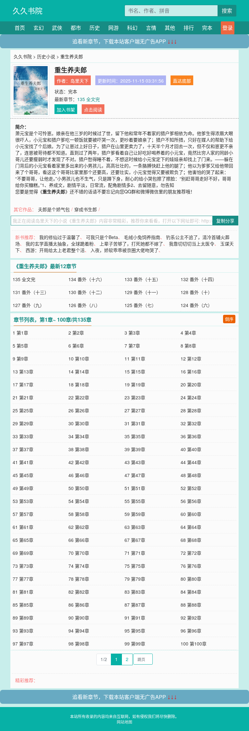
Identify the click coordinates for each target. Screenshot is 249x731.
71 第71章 (134, 553)
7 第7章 (132, 345)
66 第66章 (78, 540)
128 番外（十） (196, 292)
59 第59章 (134, 514)
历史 (94, 27)
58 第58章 (78, 514)
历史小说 (46, 56)
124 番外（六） (196, 305)
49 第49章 (23, 488)
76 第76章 (191, 566)
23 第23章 (134, 397)
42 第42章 (78, 462)
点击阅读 (93, 109)
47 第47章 (134, 475)
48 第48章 (191, 475)
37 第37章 (23, 449)
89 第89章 (23, 617)
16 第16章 (191, 371)
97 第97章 (23, 643)
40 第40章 (191, 449)
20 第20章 (191, 384)
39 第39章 (134, 449)
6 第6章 (76, 345)
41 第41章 (23, 462)
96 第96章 (191, 630)
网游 (113, 27)
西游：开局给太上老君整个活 (55, 250)
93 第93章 (23, 630)
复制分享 (225, 220)
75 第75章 (134, 566)
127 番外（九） (28, 305)
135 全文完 (88, 99)
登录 (227, 27)
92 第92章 (191, 617)
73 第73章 (23, 566)
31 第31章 (134, 423)
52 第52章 (191, 488)
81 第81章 (23, 591)
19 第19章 (134, 384)
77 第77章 (23, 579)
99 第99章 (134, 643)
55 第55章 (134, 501)
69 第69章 (23, 553)
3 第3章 (132, 332)
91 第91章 (134, 617)
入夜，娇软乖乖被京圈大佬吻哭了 (124, 250)
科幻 (132, 27)
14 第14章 (78, 371)
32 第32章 (191, 423)
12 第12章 (191, 358)
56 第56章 (191, 501)
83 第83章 (134, 591)
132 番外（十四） (199, 279)
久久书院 (27, 10)
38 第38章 (78, 449)
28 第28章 (191, 410)
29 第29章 (23, 423)
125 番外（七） (140, 305)
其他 (170, 27)
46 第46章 (78, 475)
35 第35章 (134, 436)
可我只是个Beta (102, 237)
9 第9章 (20, 358)
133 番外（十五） (142, 279)
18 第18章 (78, 384)
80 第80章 (191, 579)
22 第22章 (78, 397)
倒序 (229, 319)
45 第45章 (23, 475)
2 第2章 (76, 332)
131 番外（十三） (31, 292)
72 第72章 (191, 553)
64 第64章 (191, 527)
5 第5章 (20, 345)
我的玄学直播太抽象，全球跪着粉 (60, 243)
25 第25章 (23, 410)
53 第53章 (23, 501)
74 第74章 (78, 566)
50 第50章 (78, 488)
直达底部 (182, 80)
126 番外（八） (84, 305)
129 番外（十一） (142, 292)
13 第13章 (23, 371)
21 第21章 (23, 397)
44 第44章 (191, 462)
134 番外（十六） (86, 279)
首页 (20, 27)
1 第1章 (20, 332)
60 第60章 (191, 514)
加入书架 (66, 109)
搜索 (227, 10)
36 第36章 (191, 436)
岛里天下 (79, 80)
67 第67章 (134, 540)
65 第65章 (23, 540)
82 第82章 (78, 591)
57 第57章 (23, 514)
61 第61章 (23, 527)
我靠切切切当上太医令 (191, 243)
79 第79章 (134, 579)
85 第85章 (23, 604)
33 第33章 (23, 436)
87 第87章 (134, 604)
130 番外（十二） (86, 292)
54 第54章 (78, 501)
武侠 (57, 27)
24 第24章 (191, 397)
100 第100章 (194, 643)
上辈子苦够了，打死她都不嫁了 (131, 243)
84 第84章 (191, 591)
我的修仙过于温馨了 (59, 237)
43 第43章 (134, 462)
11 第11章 (134, 358)
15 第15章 (134, 371)
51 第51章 (134, 488)
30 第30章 (78, 423)
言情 (151, 27)
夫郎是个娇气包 (54, 209)
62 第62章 (78, 527)
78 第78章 (78, 579)
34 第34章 (78, 436)
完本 (207, 27)
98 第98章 (78, 643)
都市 (76, 27)
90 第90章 (78, 617)
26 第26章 (78, 410)
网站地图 (124, 722)
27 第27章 (134, 410)
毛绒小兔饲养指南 (142, 237)
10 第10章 (78, 358)
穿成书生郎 (85, 209)
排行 (189, 27)
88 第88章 (191, 604)
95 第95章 (134, 630)
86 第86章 (78, 604)
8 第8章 (188, 345)
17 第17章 (23, 384)
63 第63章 (134, 527)
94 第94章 (78, 630)
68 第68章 (191, 540)
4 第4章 (188, 332)
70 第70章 (78, 553)
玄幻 (38, 27)
